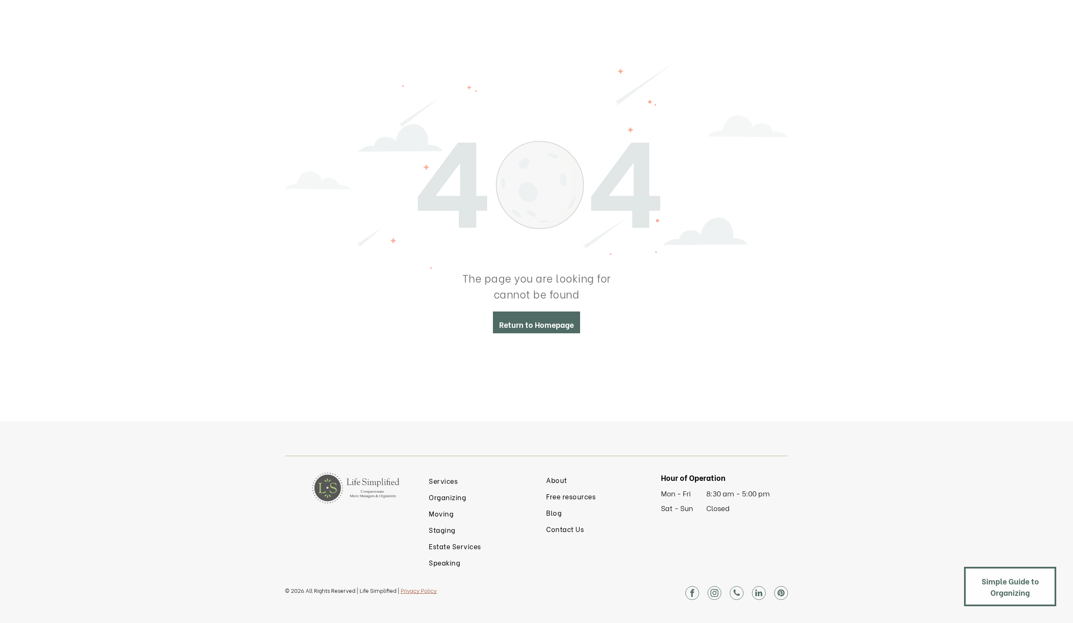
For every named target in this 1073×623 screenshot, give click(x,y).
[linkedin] (759, 594)
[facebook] (692, 594)
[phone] (737, 594)
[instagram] (714, 594)
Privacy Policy (419, 590)
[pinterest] (781, 594)
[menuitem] (477, 480)
